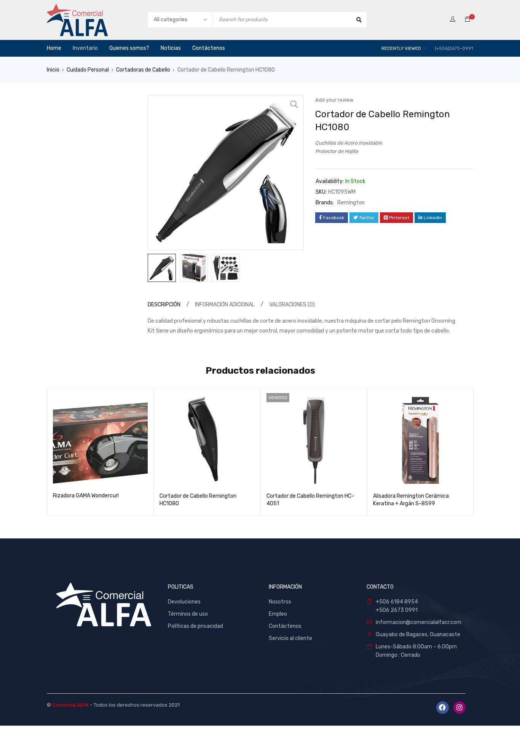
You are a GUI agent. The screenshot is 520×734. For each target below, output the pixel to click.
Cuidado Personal (88, 70)
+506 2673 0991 (397, 610)
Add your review (334, 100)
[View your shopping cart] (467, 19)
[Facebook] (442, 707)
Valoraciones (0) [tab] (292, 304)
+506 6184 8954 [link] (397, 602)
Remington (351, 202)
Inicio (53, 70)
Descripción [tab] (164, 304)
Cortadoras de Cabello (143, 70)
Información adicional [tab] (225, 304)
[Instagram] (459, 707)
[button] (294, 104)
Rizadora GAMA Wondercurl (86, 495)
